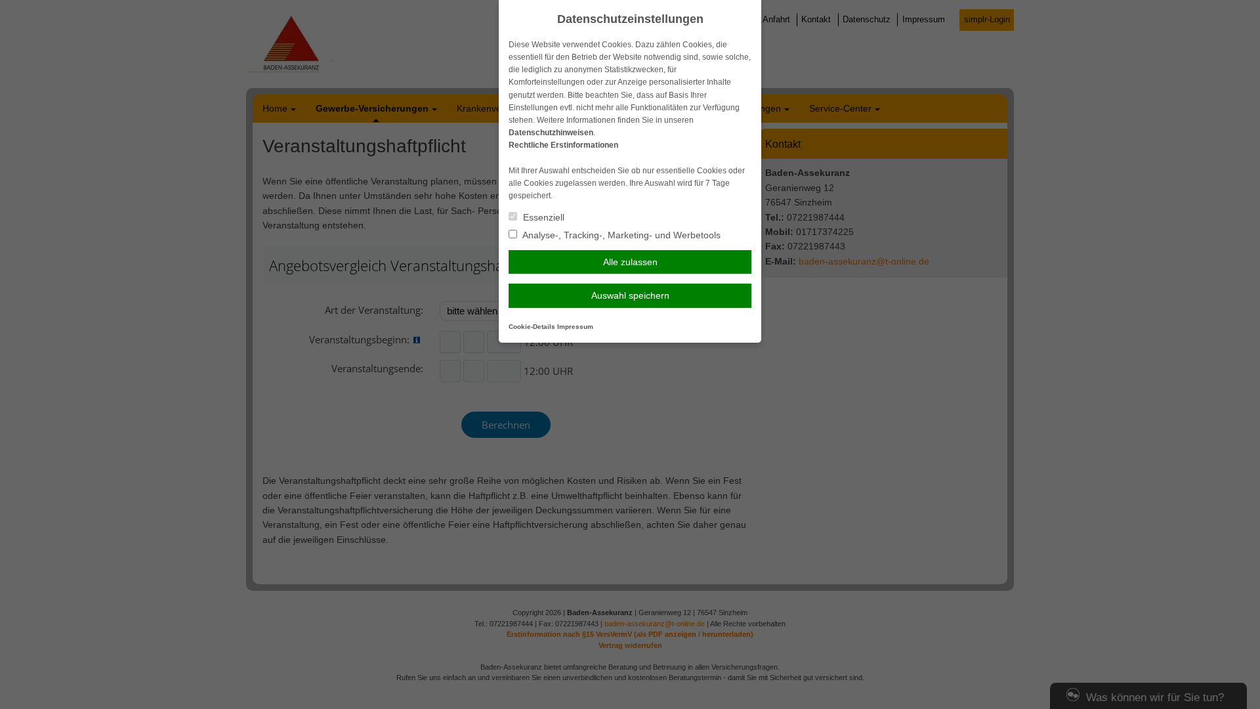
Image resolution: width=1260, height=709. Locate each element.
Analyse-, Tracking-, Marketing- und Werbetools (620, 235)
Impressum (575, 326)
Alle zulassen (630, 262)
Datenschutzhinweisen (551, 132)
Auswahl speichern (630, 295)
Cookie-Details (532, 326)
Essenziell (542, 217)
